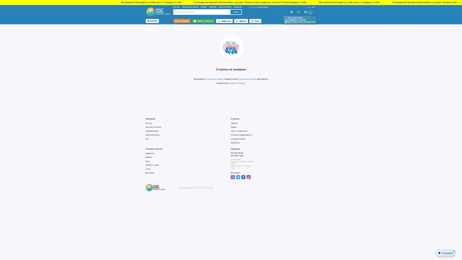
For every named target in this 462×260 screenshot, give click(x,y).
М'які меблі (149, 173)
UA (310, 7)
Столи (147, 169)
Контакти (238, 7)
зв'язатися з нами (214, 79)
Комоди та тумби (152, 165)
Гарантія (234, 123)
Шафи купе (226, 21)
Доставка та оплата (190, 7)
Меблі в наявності (205, 21)
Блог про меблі (225, 7)
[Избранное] (298, 12)
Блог (147, 139)
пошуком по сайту (247, 79)
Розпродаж (184, 21)
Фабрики (212, 7)
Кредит (204, 7)
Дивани (243, 21)
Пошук (236, 12)
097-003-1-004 (237, 156)
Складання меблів (238, 139)
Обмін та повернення (239, 131)
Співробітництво (152, 131)
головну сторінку (236, 83)
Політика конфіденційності (241, 135)
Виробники (235, 143)
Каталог (153, 21)
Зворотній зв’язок (152, 135)
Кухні (257, 21)
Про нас (176, 7)
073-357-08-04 (258, 7)
